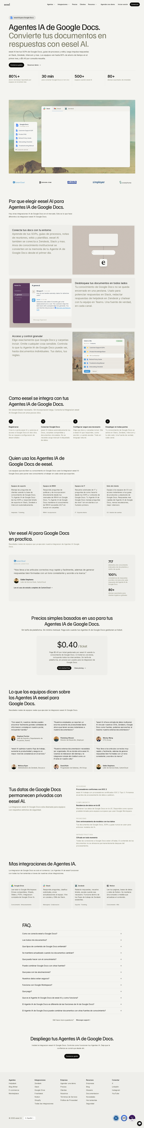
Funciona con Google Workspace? (37, 985)
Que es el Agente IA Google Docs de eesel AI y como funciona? (50, 998)
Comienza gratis (16, 65)
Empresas (90, 1083)
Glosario (89, 1090)
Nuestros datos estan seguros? (35, 978)
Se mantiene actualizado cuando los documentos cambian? (48, 953)
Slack (48, 108)
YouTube (115, 1093)
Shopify (38, 1100)
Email (59, 108)
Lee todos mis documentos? (34, 940)
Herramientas (91, 1100)
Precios (74, 4)
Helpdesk (12, 1083)
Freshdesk (39, 1093)
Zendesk (71, 108)
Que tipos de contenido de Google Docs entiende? (44, 946)
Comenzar (135, 4)
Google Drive (40, 1090)
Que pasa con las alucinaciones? (36, 972)
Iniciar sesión (123, 4)
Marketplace (14, 1093)
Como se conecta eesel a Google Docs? (39, 933)
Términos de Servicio (68, 1097)
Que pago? (27, 991)
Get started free (64, 668)
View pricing (78, 668)
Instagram (116, 1090)
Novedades (90, 1097)
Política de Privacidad (68, 1100)
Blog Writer (13, 1087)
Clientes (83, 4)
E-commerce (14, 1090)
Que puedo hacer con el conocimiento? (39, 959)
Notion (37, 1097)
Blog (88, 1087)
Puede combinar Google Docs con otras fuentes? (43, 966)
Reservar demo (33, 65)
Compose (52, 115)
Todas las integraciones (44, 1104)
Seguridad (90, 1104)
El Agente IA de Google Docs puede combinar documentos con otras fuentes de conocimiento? (64, 1011)
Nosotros (64, 1093)
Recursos (91, 4)
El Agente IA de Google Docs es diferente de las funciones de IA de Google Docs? (58, 1004)
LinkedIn (115, 1087)
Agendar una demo (108, 4)
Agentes (50, 4)
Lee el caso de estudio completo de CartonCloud (32, 588)
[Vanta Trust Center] (132, 1118)
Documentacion (92, 1093)
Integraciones (62, 4)
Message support (82, 1020)
